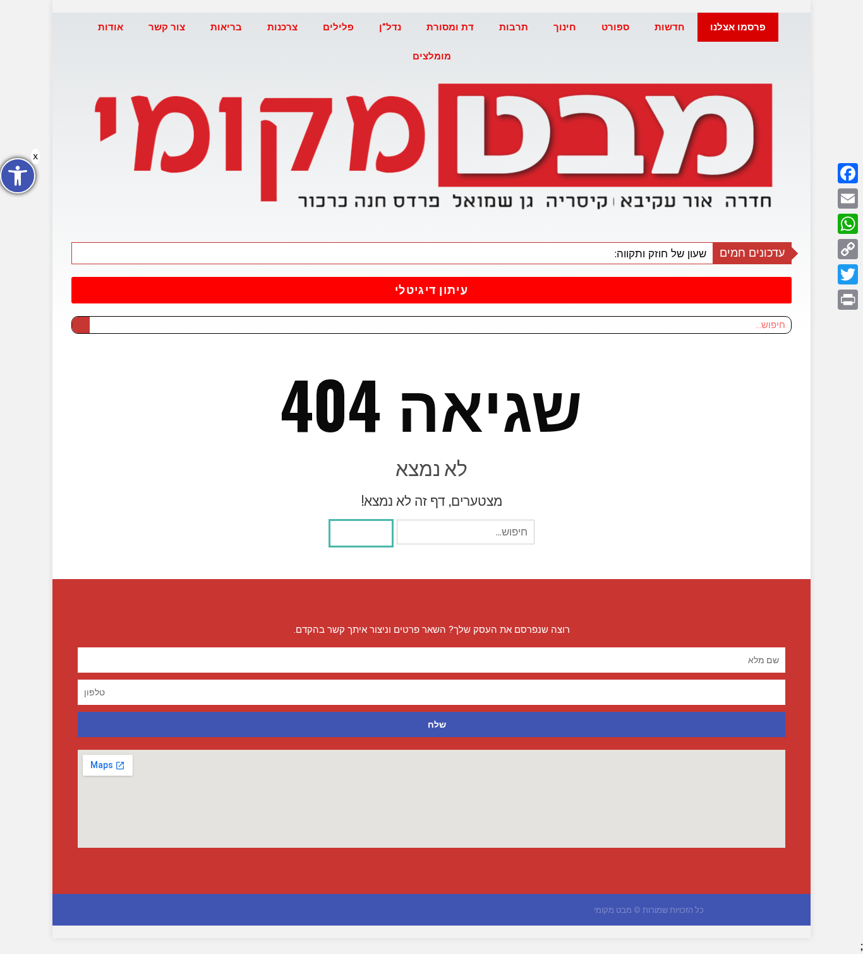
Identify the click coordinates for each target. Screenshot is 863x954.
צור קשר (166, 27)
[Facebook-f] (313, 910)
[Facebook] (847, 173)
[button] (431, 290)
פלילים (338, 27)
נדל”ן (390, 27)
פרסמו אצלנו (738, 27)
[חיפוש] (81, 325)
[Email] (847, 198)
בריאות (226, 27)
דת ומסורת (450, 27)
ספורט (615, 27)
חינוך (564, 27)
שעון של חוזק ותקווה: (660, 253)
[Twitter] (847, 274)
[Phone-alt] (264, 910)
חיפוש (361, 533)
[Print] (847, 299)
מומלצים (432, 56)
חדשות (670, 27)
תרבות (513, 27)
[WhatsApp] (847, 223)
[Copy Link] (847, 249)
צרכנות (282, 27)
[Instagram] (288, 910)
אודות (110, 27)
